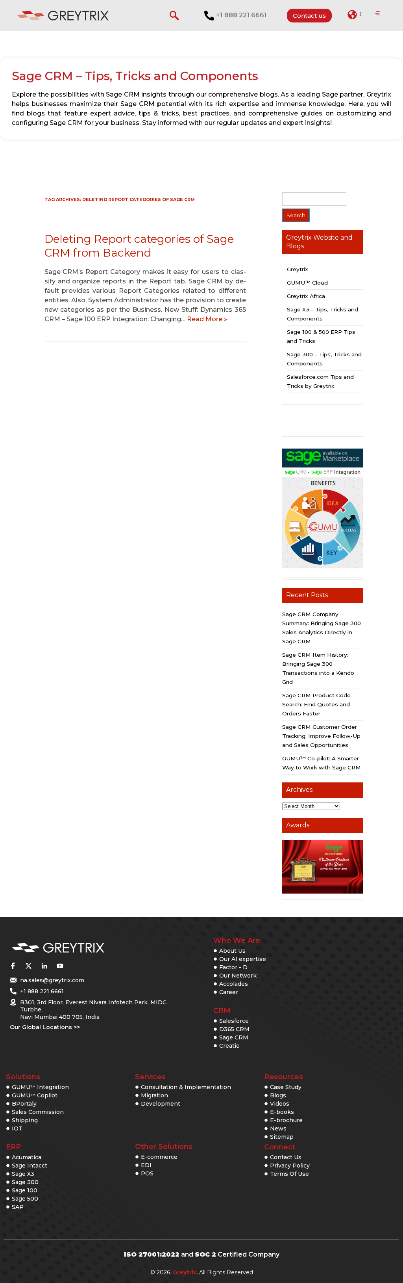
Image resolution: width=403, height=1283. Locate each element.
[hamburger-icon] (377, 13)
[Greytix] (84, 948)
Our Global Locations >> (45, 1027)
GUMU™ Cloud (307, 282)
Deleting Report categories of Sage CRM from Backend (139, 245)
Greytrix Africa (306, 296)
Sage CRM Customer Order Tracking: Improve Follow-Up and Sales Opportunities (321, 736)
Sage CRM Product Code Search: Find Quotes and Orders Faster (316, 704)
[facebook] (12, 966)
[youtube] (60, 966)
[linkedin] (44, 966)
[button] (354, 14)
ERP (13, 1147)
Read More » (207, 319)
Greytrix (297, 269)
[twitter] (28, 966)
